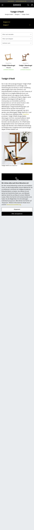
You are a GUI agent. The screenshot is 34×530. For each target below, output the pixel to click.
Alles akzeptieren (17, 214)
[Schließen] (32, 1)
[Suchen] (28, 5)
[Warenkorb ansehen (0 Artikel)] (32, 5)
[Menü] (2, 5)
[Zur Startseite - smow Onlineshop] (17, 5)
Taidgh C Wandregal (25, 65)
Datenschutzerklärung (14, 204)
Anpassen (17, 209)
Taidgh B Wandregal (8, 65)
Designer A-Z (6, 22)
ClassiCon (26, 114)
